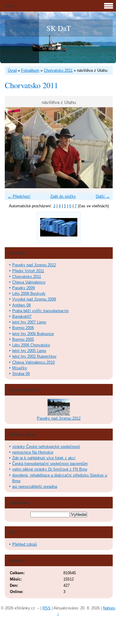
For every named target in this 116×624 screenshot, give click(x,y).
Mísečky (19, 368)
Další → (103, 196)
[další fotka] (103, 147)
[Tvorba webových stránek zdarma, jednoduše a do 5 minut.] (38, 608)
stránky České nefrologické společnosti (46, 446)
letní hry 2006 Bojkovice (33, 334)
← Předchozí (19, 196)
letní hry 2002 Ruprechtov (34, 356)
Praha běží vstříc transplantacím (40, 311)
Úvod (12, 70)
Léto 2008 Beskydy (29, 293)
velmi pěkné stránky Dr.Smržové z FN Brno (49, 469)
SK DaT (58, 28)
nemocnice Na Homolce (32, 452)
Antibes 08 (21, 305)
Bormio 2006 (23, 328)
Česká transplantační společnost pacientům (50, 463)
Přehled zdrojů (24, 544)
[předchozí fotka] (14, 147)
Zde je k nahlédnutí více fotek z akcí (44, 458)
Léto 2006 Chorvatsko (31, 345)
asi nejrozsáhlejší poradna (34, 486)
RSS (47, 608)
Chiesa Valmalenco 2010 (33, 362)
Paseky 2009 (23, 288)
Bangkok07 (22, 316)
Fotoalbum (30, 70)
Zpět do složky (63, 196)
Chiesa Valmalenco (28, 282)
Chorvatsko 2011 (58, 70)
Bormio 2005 (23, 339)
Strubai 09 (21, 373)
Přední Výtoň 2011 (28, 271)
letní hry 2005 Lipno (29, 350)
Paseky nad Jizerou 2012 (34, 265)
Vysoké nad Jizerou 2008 (34, 299)
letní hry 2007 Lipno (29, 322)
